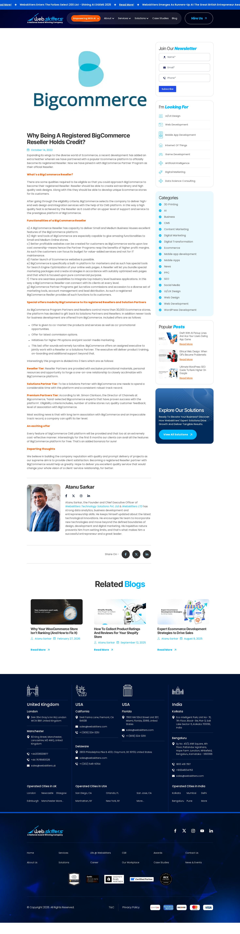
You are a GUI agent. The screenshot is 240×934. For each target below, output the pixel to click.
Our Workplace (130, 862)
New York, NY (113, 801)
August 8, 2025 (193, 639)
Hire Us (197, 18)
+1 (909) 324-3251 (89, 732)
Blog (174, 18)
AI (165, 210)
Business (169, 217)
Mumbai (191, 793)
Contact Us (191, 853)
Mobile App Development (180, 135)
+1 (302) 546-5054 (90, 763)
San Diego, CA (83, 793)
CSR (124, 853)
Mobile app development (180, 254)
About (108, 18)
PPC (166, 273)
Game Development (177, 154)
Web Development (176, 124)
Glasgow (61, 793)
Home (30, 853)
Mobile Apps (172, 260)
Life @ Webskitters (100, 853)
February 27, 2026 (68, 639)
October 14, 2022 (42, 150)
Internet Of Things (176, 145)
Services (123, 18)
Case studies (161, 862)
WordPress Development (180, 310)
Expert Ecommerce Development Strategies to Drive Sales (181, 631)
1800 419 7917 (183, 764)
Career (94, 862)
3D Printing (171, 204)
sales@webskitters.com (93, 726)
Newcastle (47, 793)
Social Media (172, 285)
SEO (166, 279)
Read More (186, 344)
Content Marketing (176, 229)
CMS (167, 223)
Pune (189, 801)
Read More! (107, 4)
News (167, 266)
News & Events (193, 862)
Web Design (171, 297)
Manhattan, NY (83, 801)
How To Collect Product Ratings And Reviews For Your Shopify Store (117, 633)
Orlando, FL (112, 793)
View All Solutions (175, 434)
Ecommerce (172, 248)
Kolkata (176, 793)
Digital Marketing (175, 172)
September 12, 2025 (133, 642)
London (31, 793)
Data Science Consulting (180, 181)
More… (59, 801)
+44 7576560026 (40, 759)
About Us (32, 862)
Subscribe (167, 89)
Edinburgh (33, 801)
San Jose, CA (144, 793)
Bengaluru (178, 801)
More (204, 801)
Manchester (48, 801)
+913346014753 (184, 770)
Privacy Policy (131, 907)
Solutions (140, 18)
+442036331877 (39, 753)
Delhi (204, 793)
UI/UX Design (172, 116)
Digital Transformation (178, 242)
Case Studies (160, 18)
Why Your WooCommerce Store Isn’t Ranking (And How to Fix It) (54, 631)
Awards (158, 853)
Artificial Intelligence (177, 163)
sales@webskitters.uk (43, 765)
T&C (111, 907)
